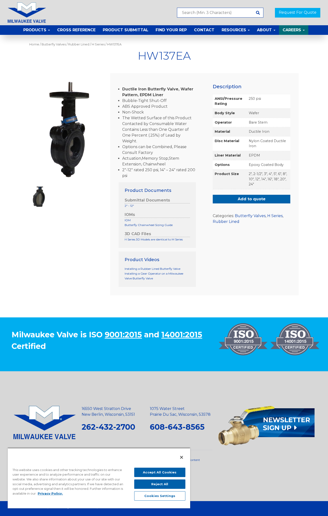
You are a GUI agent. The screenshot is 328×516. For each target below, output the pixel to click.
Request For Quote (297, 12)
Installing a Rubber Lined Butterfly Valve (152, 269)
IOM (128, 220)
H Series (98, 44)
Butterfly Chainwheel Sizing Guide (149, 225)
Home (34, 44)
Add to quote (252, 199)
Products (35, 30)
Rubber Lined (78, 44)
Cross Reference (76, 30)
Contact (204, 30)
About (265, 30)
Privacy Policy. (50, 493)
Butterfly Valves (54, 44)
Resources (234, 30)
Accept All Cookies (159, 472)
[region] (99, 478)
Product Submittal (125, 30)
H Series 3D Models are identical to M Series (154, 239)
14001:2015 (181, 334)
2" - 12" (129, 206)
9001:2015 (123, 334)
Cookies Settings (159, 496)
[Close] (181, 457)
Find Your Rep (171, 30)
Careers (292, 30)
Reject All (159, 484)
